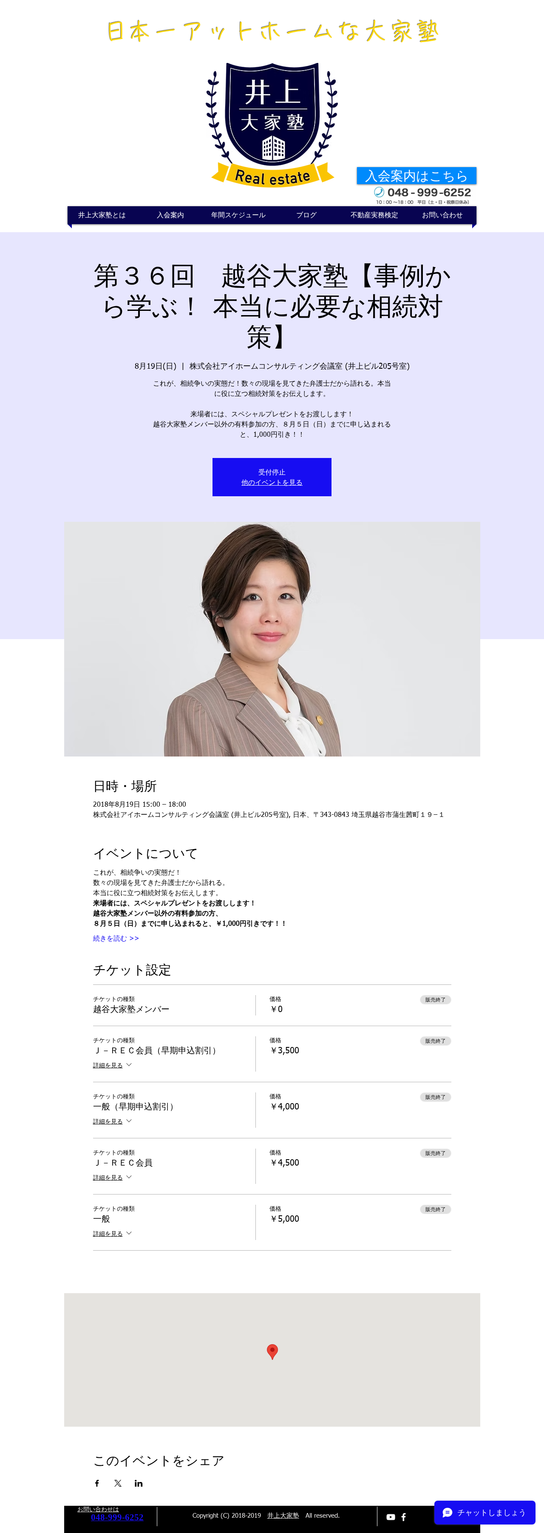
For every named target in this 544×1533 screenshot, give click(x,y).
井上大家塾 (283, 1516)
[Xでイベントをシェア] (118, 1483)
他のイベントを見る (272, 482)
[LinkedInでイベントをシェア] (139, 1483)
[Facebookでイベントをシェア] (97, 1483)
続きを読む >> (116, 939)
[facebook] (403, 1517)
